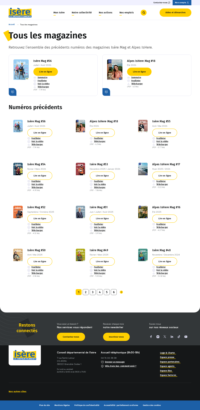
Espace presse (167, 357)
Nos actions (105, 12)
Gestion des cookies (152, 405)
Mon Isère (59, 12)
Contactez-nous (71, 337)
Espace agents (167, 366)
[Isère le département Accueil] (20, 12)
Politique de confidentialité (86, 405)
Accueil (12, 24)
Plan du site (44, 405)
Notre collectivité (82, 12)
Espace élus (166, 371)
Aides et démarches (175, 12)
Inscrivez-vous (116, 337)
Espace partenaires (170, 362)
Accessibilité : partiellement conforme (121, 405)
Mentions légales (62, 405)
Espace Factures (168, 375)
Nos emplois (126, 12)
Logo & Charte (167, 353)
